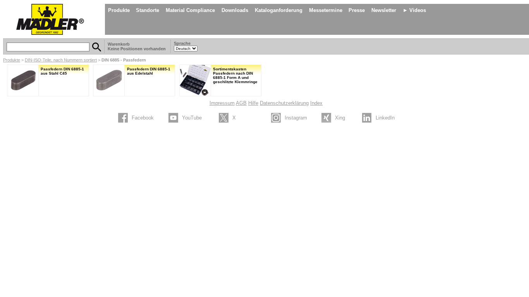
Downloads (235, 10)
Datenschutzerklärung (284, 103)
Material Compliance (190, 10)
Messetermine (325, 10)
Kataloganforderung (278, 10)
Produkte (119, 10)
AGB (241, 103)
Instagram (296, 118)
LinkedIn (385, 118)
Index (316, 103)
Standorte (147, 10)
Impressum (222, 103)
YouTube (192, 118)
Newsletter (383, 10)
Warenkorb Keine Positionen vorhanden (137, 46)
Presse (357, 10)
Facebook (143, 118)
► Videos (414, 10)
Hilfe (253, 103)
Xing (340, 118)
